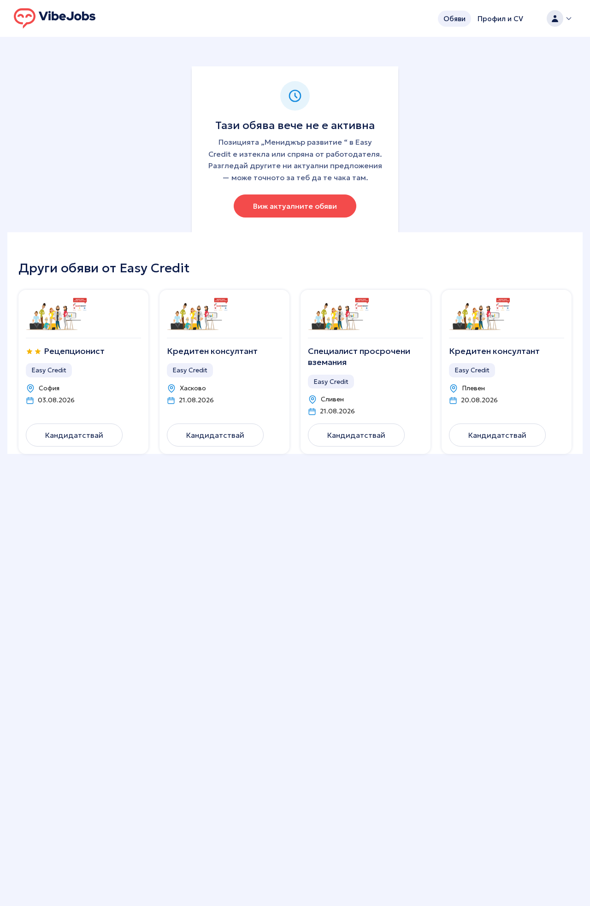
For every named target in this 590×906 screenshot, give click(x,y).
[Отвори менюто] (559, 18)
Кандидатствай (74, 435)
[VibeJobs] (54, 18)
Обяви (454, 18)
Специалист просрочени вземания (359, 356)
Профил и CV (500, 18)
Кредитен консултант (212, 351)
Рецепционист (74, 351)
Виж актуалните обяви (295, 206)
